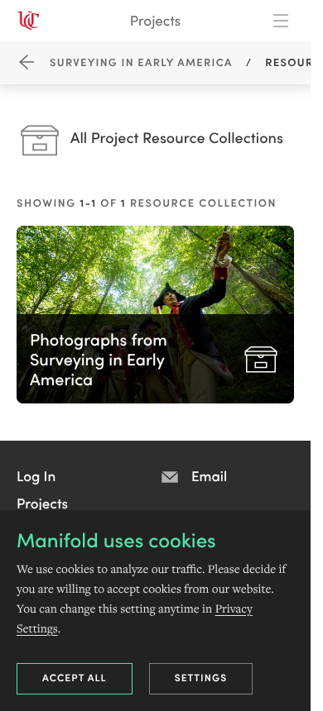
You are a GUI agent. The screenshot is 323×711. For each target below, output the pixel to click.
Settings (201, 677)
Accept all (74, 677)
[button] (36, 475)
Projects (155, 20)
